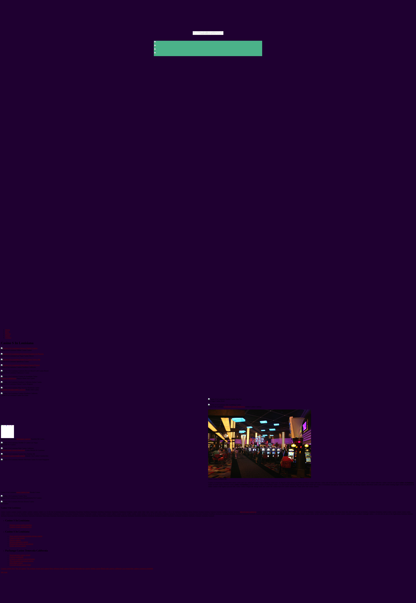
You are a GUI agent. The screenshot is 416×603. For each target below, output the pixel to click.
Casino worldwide (16, 557)
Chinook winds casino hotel (20, 565)
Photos (8, 334)
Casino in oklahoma (8, 378)
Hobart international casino (79, 569)
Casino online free (8, 569)
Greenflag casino (16, 563)
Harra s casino (15, 540)
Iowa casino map (22, 492)
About (7, 336)
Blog (7, 332)
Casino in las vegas (17, 538)
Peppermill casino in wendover (21, 544)
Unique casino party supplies (21, 525)
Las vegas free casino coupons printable (137, 569)
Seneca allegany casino (19, 542)
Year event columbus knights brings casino (26, 536)
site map (4, 572)
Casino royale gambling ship (21, 527)
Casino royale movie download (13, 450)
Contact (8, 338)
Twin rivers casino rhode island (13, 456)
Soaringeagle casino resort (20, 555)
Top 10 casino (20, 569)
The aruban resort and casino (38, 569)
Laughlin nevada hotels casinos (13, 390)
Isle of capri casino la (248, 512)
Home (7, 330)
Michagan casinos (24, 439)
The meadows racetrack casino (21, 561)
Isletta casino (96, 569)
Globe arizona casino (18, 546)
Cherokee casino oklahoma (234, 407)
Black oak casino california (111, 569)
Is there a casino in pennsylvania (22, 559)
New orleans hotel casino (59, 569)
